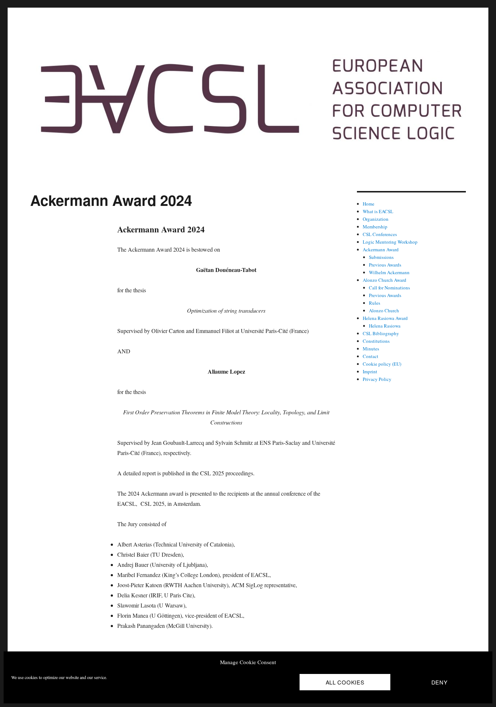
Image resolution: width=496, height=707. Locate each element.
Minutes (371, 348)
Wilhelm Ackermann (389, 272)
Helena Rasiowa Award (385, 318)
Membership (375, 226)
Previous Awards (385, 264)
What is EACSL (378, 211)
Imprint (370, 371)
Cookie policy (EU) (382, 364)
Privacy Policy (377, 379)
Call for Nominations (389, 287)
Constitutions (376, 341)
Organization (376, 219)
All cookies (345, 682)
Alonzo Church (384, 310)
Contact (370, 356)
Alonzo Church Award (384, 280)
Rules (374, 303)
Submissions (381, 257)
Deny (439, 682)
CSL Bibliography (381, 333)
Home (368, 203)
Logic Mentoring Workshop (390, 242)
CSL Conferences (380, 234)
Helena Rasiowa (385, 325)
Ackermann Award (381, 249)
